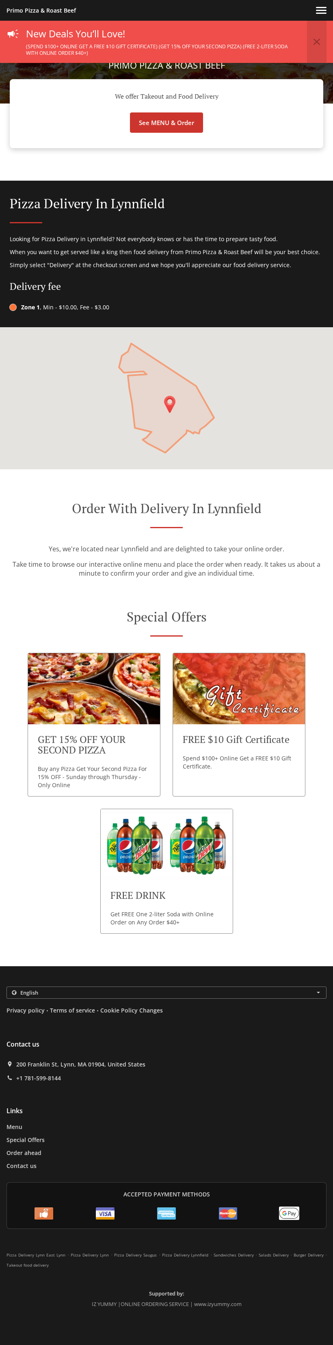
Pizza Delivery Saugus (135, 1255)
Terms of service (72, 1010)
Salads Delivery (274, 1255)
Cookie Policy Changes (131, 1010)
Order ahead (23, 1153)
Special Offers (25, 1140)
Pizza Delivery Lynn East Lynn (35, 1255)
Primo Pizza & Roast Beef (41, 10)
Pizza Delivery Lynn (90, 1255)
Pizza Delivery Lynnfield (185, 1255)
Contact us (21, 1166)
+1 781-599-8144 (38, 1078)
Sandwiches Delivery (234, 1255)
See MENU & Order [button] (166, 123)
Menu (14, 1127)
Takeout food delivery (27, 1265)
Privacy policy (25, 1010)
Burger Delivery (309, 1255)
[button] (321, 10)
